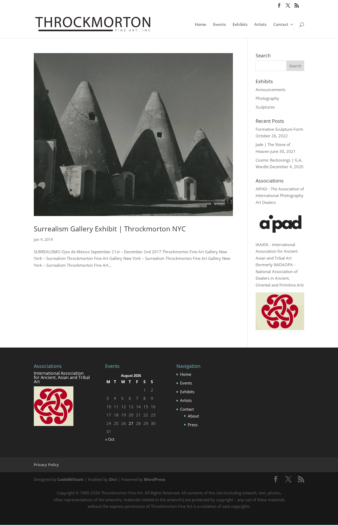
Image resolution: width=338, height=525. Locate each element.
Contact (280, 24)
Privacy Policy (46, 464)
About (193, 416)
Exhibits (240, 24)
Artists (260, 24)
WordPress (154, 479)
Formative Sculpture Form (279, 129)
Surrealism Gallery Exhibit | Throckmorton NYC (110, 228)
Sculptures (265, 107)
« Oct (109, 439)
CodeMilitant (70, 479)
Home (200, 24)
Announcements (270, 89)
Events (219, 24)
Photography (267, 98)
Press (193, 424)
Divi (113, 479)
